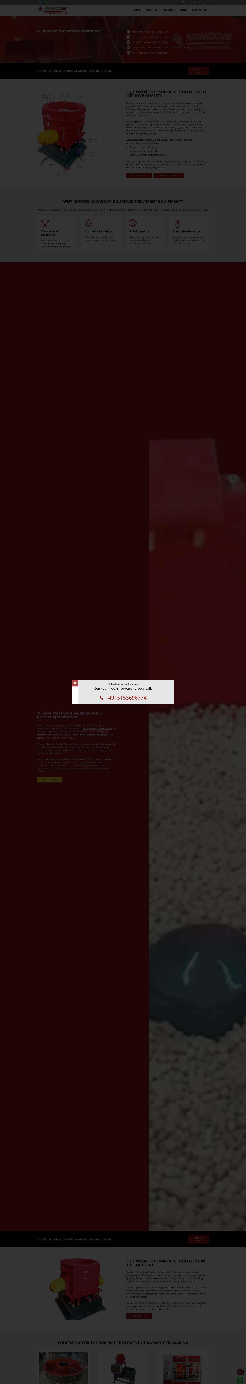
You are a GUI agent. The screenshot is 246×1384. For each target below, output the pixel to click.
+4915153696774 (126, 697)
